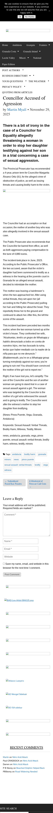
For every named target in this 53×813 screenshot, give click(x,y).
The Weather (37, 81)
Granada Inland (30, 51)
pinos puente (28, 459)
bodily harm (29, 454)
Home (5, 45)
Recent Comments (26, 747)
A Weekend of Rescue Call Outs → (37, 484)
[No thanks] (49, 10)
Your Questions (12, 81)
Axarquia (30, 45)
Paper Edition (8, 64)
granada (42, 454)
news (16, 459)
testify (37, 465)
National (37, 57)
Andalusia (17, 45)
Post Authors (11, 70)
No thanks (29, 17)
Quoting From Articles (17, 92)
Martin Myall (16, 109)
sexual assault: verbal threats (18, 465)
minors (7, 459)
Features (43, 45)
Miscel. (22, 57)
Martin (6, 757)
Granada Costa (9, 51)
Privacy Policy (12, 86)
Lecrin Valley (8, 57)
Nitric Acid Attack (20, 757)
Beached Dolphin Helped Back (30, 768)
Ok (20, 17)
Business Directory (15, 75)
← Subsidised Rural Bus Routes (13, 482)
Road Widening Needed (26, 771)
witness (7, 470)
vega (45, 465)
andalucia (16, 454)
